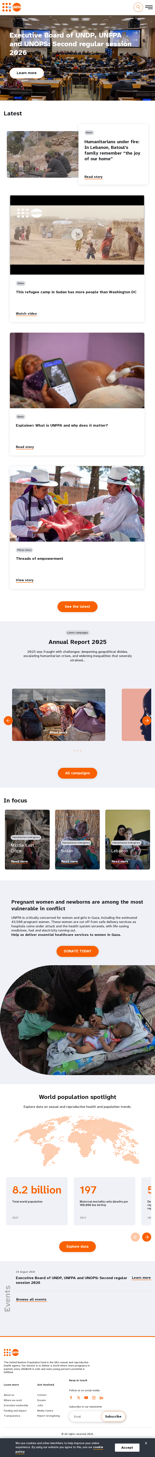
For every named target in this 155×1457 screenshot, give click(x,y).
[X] (78, 1397)
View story (24, 580)
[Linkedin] (101, 1397)
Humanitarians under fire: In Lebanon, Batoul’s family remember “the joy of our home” (112, 150)
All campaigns (77, 773)
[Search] (138, 7)
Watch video (26, 313)
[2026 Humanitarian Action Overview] (58, 715)
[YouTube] (86, 1397)
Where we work (13, 1400)
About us (9, 1395)
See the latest (77, 606)
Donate (41, 1400)
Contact (41, 1395)
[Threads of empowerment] (77, 504)
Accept (127, 1447)
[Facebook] (71, 1397)
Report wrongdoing (48, 1415)
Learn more (30, 74)
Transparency (12, 1415)
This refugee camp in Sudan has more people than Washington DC (76, 292)
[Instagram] (94, 1397)
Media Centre (45, 1410)
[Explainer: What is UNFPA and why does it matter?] (77, 370)
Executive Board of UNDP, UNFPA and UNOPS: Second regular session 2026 (71, 1280)
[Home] (12, 7)
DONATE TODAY (77, 951)
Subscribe (113, 1416)
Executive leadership (16, 1405)
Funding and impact (15, 1410)
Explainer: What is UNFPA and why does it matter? (62, 425)
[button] (74, 751)
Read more (58, 732)
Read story (93, 176)
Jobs (40, 1405)
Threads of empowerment (39, 558)
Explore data (77, 1246)
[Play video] (77, 235)
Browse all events (31, 1299)
